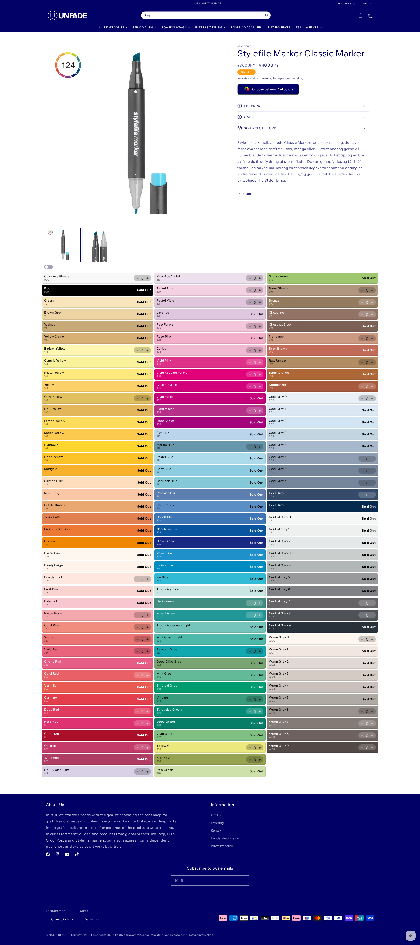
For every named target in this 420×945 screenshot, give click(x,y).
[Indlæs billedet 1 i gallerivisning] (63, 245)
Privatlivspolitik (222, 846)
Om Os (216, 815)
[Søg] (267, 15)
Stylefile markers (90, 840)
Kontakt (216, 831)
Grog (50, 840)
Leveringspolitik (101, 934)
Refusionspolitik (174, 934)
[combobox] (206, 15)
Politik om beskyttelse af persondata (138, 934)
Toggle (48, 267)
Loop (160, 834)
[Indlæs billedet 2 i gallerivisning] (99, 245)
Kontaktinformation (201, 934)
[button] (113, 27)
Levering (267, 78)
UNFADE (61, 934)
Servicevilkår (79, 934)
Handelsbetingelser (225, 838)
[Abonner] (244, 880)
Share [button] (246, 194)
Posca (61, 840)
